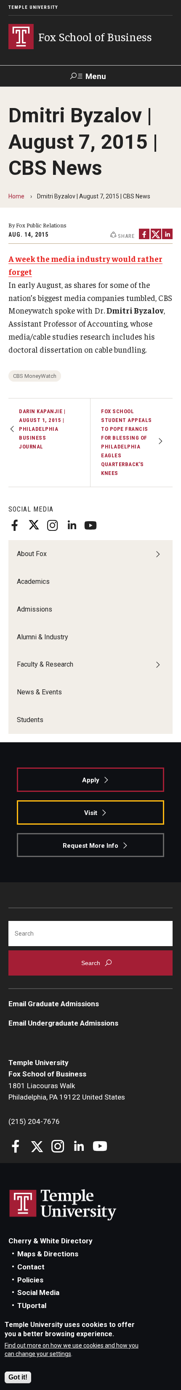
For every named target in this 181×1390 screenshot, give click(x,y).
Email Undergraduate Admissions (63, 1023)
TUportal (31, 1305)
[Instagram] (52, 525)
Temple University (33, 7)
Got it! (17, 1377)
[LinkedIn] (71, 525)
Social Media (38, 1292)
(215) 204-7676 (34, 1121)
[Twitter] (33, 525)
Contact (31, 1267)
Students (30, 720)
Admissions (34, 609)
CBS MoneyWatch (34, 376)
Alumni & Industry (42, 637)
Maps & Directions (47, 1254)
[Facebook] (14, 525)
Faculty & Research (45, 664)
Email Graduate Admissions (53, 1004)
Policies (30, 1280)
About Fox (32, 554)
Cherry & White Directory (50, 1241)
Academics (33, 582)
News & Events (39, 692)
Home (16, 196)
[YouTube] (90, 525)
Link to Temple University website (63, 1205)
